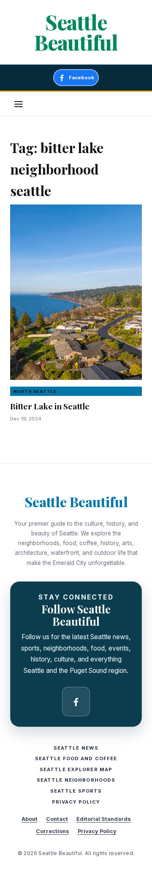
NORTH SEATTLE (35, 391)
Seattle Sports (76, 791)
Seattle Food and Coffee (76, 758)
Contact (57, 819)
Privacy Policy (76, 802)
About (30, 819)
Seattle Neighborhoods (76, 780)
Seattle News (76, 748)
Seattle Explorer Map (76, 769)
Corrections (52, 831)
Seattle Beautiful (76, 32)
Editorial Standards (103, 819)
